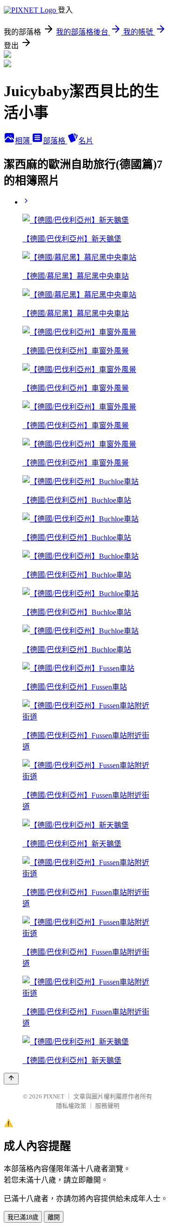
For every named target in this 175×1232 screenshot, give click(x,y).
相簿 (23, 141)
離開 (54, 1217)
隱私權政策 (71, 1105)
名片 (85, 141)
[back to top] (11, 1078)
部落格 (55, 141)
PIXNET (53, 1096)
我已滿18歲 (22, 1217)
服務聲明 (107, 1105)
